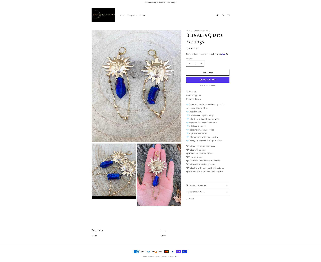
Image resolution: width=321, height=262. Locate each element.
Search (94, 236)
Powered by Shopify (172, 256)
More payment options (208, 85)
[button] (132, 15)
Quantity (189, 59)
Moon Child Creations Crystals (157, 256)
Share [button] (191, 198)
